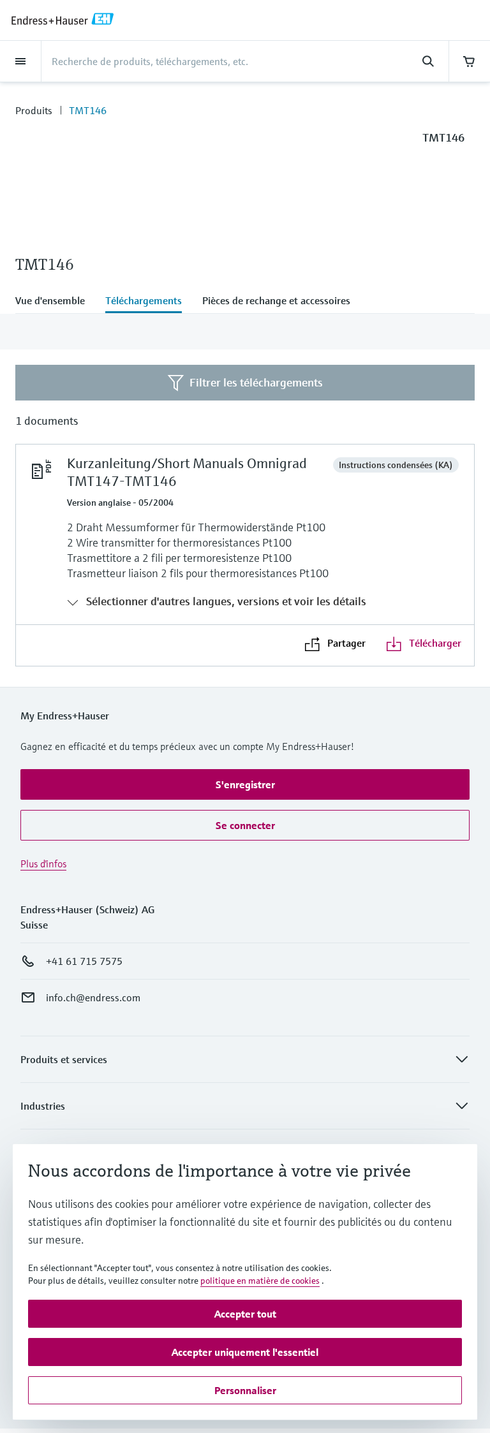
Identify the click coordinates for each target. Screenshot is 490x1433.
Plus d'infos (43, 863)
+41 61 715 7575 (84, 961)
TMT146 (88, 110)
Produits (33, 110)
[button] (245, 784)
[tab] (55, 302)
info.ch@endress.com (93, 997)
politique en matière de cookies (260, 1280)
